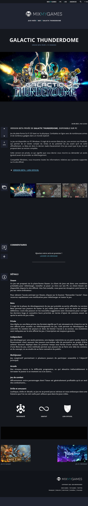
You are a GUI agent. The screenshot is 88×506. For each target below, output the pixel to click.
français (51, 490)
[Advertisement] (44, 110)
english (58, 490)
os (66, 1)
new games (64, 488)
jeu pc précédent (81, 464)
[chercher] (80, 2)
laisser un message (49, 255)
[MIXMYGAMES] (44, 18)
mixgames (51, 1)
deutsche (65, 490)
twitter (79, 488)
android (73, 1)
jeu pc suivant (6, 464)
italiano (79, 490)
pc (60, 1)
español (72, 490)
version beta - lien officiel (26, 169)
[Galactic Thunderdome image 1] (22, 197)
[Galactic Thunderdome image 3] (74, 197)
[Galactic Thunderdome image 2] (48, 197)
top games (72, 488)
